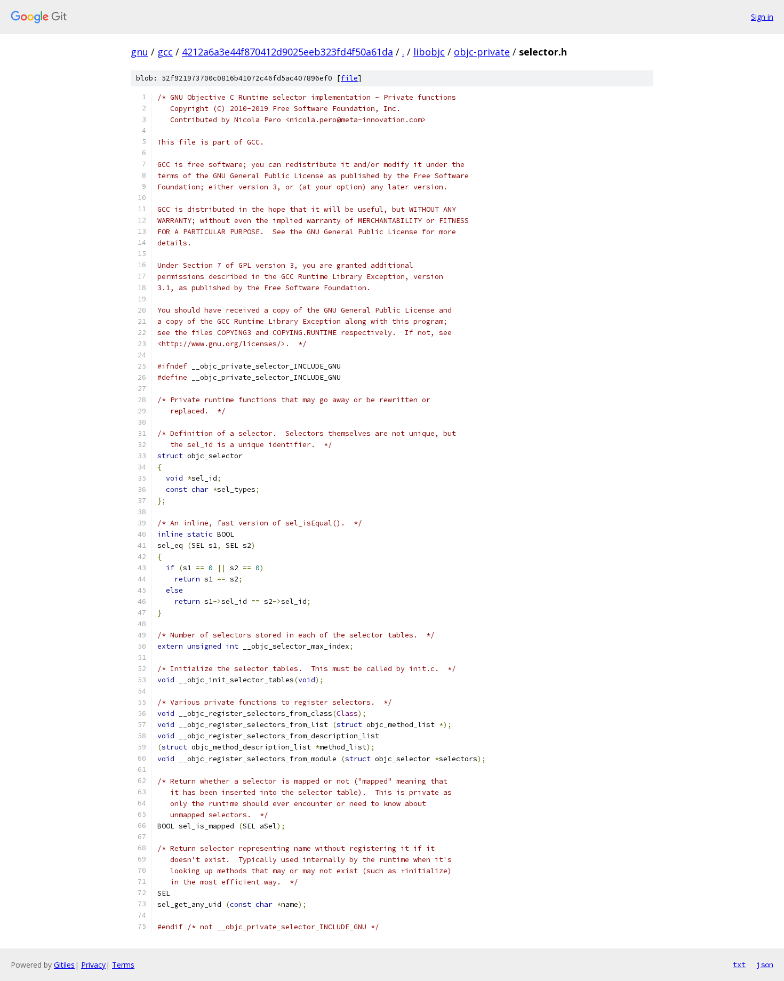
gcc (165, 51)
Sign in (762, 17)
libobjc (429, 51)
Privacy (93, 965)
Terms (123, 965)
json (764, 964)
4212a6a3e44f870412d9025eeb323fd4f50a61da (287, 51)
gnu (139, 51)
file (349, 78)
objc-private (482, 51)
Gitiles (64, 965)
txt (739, 964)
